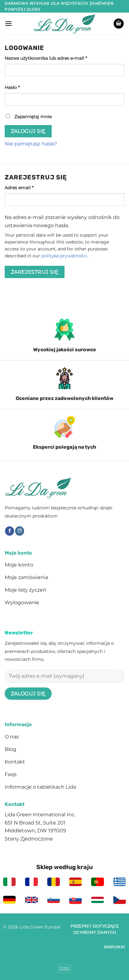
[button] (8, 23)
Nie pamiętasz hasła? (31, 144)
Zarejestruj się (35, 272)
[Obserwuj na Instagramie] (19, 531)
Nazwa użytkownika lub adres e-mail (58, 58)
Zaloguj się (28, 131)
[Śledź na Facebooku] (9, 531)
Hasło (25, 87)
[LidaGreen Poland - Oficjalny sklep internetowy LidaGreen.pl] (64, 23)
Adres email (32, 187)
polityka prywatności (64, 255)
